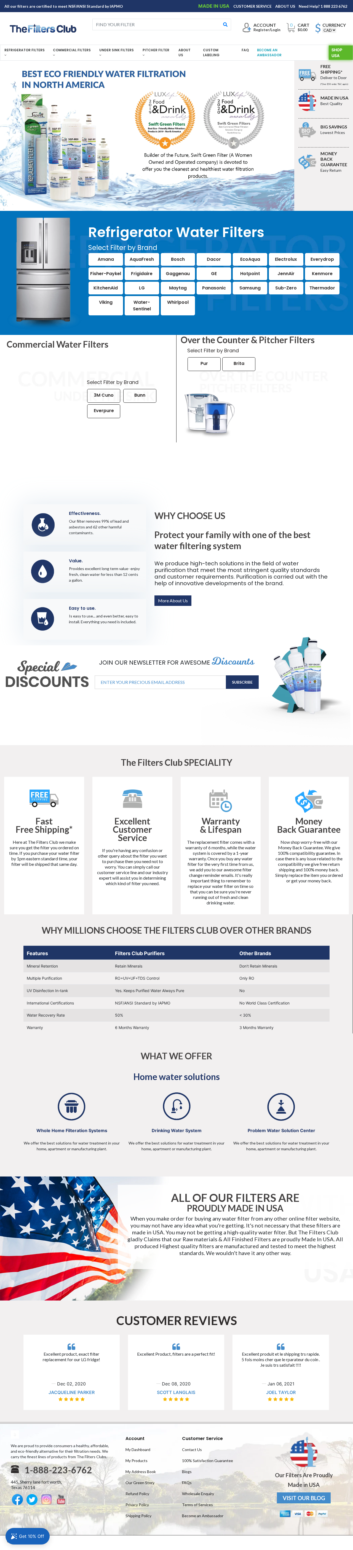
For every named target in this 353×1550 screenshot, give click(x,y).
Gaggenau (178, 273)
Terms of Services (197, 1504)
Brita (239, 363)
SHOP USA (336, 52)
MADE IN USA (214, 6)
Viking (106, 302)
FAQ (245, 50)
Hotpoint (250, 273)
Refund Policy (137, 1493)
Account (135, 1438)
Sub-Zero (286, 288)
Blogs (187, 1471)
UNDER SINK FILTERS (116, 50)
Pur (204, 363)
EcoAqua (250, 259)
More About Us (173, 600)
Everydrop (322, 259)
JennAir (286, 273)
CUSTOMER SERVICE (252, 6)
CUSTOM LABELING (211, 52)
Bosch (178, 259)
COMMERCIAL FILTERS (72, 50)
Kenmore (322, 273)
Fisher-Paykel (105, 273)
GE (214, 273)
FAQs (187, 1482)
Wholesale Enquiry (198, 1493)
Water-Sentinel (142, 305)
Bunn (139, 395)
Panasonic (214, 288)
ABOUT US (285, 6)
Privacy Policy (137, 1504)
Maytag (178, 288)
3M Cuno (104, 395)
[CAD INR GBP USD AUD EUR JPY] (329, 30)
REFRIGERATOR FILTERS (24, 50)
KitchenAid (105, 288)
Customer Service (202, 1438)
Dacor (214, 259)
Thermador (322, 288)
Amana (106, 259)
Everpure (104, 410)
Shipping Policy (138, 1515)
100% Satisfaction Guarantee (207, 1460)
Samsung (250, 288)
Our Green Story (139, 1482)
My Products (136, 1460)
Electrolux (286, 259)
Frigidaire (142, 273)
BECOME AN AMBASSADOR (269, 52)
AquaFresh (142, 259)
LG (142, 288)
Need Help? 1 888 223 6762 (323, 6)
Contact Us (192, 1449)
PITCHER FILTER (156, 50)
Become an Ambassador (202, 1515)
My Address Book (140, 1471)
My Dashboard (137, 1449)
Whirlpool (178, 302)
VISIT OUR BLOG (304, 1498)
